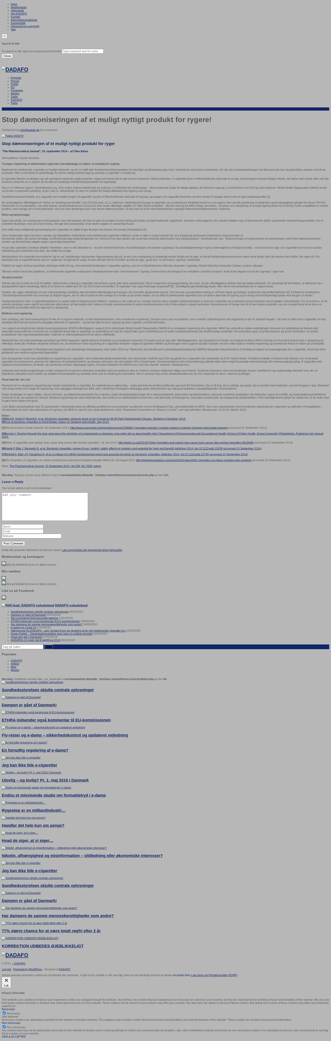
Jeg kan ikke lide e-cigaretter (29, 765)
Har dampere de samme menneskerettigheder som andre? (47, 624)
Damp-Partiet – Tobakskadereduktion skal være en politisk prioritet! (52, 633)
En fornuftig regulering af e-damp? (35, 750)
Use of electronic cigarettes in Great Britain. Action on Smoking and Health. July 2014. (55, 422)
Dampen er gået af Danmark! (28, 615)
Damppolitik (18, 23)
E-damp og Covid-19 (23, 627)
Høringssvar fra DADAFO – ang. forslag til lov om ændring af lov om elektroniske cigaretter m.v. (68, 630)
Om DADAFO (19, 13)
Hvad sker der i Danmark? (27, 637)
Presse (15, 81)
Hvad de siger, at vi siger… (27, 840)
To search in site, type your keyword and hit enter (31, 51)
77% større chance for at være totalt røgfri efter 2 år (51, 931)
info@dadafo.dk (29, 130)
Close (7, 56)
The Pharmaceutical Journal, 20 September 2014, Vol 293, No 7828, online (55, 466)
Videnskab (17, 10)
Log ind (6, 969)
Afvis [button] (187, 975)
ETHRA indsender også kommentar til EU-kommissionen (45, 621)
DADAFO (16, 100)
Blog (13, 667)
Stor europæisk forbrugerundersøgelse (34, 618)
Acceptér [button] (178, 975)
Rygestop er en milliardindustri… (34, 810)
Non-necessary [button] (11, 1023)
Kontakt (15, 16)
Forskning (17, 90)
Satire (14, 96)
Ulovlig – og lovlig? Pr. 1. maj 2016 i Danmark (45, 780)
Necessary (13, 1013)
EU (13, 87)
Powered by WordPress (27, 969)
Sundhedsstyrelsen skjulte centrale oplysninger (40, 611)
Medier (15, 93)
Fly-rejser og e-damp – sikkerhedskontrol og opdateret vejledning (65, 735)
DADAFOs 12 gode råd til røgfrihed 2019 (35, 640)
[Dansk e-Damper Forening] (15, 69)
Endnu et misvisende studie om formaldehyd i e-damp (54, 795)
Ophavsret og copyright (25, 26)
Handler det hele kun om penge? (33, 825)
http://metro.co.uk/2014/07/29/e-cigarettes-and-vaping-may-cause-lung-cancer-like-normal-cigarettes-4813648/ (186, 442)
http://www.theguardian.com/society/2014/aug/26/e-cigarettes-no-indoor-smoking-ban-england (194, 460)
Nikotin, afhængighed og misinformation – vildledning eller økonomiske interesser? (82, 855)
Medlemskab (19, 7)
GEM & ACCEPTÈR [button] (14, 1036)
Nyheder (16, 77)
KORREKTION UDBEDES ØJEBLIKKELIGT (43, 946)
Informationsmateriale (24, 20)
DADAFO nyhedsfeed (71, 605)
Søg (13, 29)
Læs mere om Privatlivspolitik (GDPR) (214, 975)
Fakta (14, 103)
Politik (14, 84)
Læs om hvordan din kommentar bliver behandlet (92, 550)
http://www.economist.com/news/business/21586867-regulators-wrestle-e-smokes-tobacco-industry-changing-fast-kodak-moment (149, 427)
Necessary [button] (8, 1009)
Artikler (6, 109)
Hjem (14, 4)
